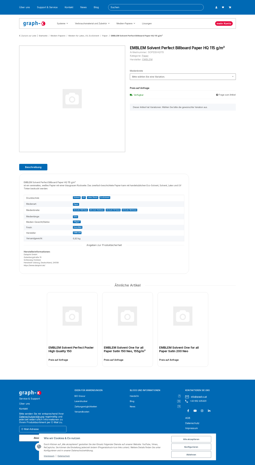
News (83, 7)
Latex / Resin (93, 197)
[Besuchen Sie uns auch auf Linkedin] (209, 410)
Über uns (24, 7)
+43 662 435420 (198, 401)
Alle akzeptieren (191, 439)
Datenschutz (64, 456)
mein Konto (224, 23)
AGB (187, 418)
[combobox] (183, 77)
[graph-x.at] (34, 23)
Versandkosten (82, 411)
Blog (96, 7)
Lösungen (147, 23)
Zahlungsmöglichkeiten (86, 406)
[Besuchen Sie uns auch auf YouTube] (195, 410)
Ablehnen (191, 454)
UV (83, 197)
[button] (216, 7)
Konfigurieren (191, 447)
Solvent (77, 197)
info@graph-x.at (199, 396)
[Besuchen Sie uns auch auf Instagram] (202, 410)
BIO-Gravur (80, 396)
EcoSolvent (104, 197)
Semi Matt (78, 227)
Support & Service (47, 7)
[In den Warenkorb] (21, 44)
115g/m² (77, 222)
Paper (145, 55)
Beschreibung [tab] (33, 167)
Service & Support (29, 398)
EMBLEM (77, 233)
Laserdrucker (81, 401)
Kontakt (69, 7)
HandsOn (155, 396)
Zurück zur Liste (28, 35)
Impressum (49, 456)
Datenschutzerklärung (31, 416)
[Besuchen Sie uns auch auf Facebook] (188, 410)
